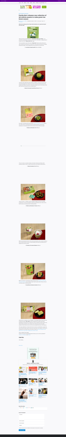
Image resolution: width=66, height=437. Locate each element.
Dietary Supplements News (23, 13)
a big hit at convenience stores (38, 123)
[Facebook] (19, 408)
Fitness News (25, 376)
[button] (45, 2)
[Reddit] (22, 408)
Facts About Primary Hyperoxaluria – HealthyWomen (41, 384)
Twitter (29, 334)
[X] (21, 408)
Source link (21, 345)
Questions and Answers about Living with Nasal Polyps (33, 372)
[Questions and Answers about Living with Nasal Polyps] (33, 369)
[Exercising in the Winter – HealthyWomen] (33, 380)
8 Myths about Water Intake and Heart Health (33, 395)
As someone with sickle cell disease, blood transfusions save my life (42, 373)
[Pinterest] (29, 408)
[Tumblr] (27, 408)
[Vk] (30, 408)
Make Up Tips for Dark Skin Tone (23, 385)
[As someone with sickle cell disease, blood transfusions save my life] (42, 369)
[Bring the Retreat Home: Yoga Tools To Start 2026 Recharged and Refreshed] (23, 393)
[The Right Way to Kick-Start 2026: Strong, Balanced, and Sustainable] (42, 391)
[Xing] (32, 408)
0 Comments (20, 21)
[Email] (33, 408)
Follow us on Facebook (22, 334)
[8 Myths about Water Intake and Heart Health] (33, 391)
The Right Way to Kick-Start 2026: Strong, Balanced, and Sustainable (42, 395)
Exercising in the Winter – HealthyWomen (32, 383)
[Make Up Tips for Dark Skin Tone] (23, 381)
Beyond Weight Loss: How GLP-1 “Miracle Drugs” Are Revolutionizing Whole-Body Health (23, 374)
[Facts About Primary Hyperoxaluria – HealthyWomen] (42, 380)
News (27, 13)
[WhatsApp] (25, 408)
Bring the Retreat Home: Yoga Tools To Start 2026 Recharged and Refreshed (23, 400)
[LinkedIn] (23, 408)
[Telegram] (26, 408)
